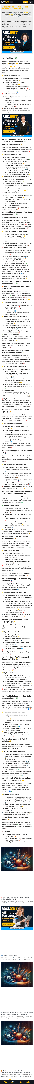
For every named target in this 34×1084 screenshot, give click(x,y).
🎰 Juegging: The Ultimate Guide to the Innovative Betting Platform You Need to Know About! (17, 1013)
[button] (11, 2)
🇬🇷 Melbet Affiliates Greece (9, 956)
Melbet (17, 63)
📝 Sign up (13, 1082)
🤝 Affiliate (28, 1082)
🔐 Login (5, 1082)
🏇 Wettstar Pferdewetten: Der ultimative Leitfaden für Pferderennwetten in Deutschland (16, 1072)
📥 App (20, 1082)
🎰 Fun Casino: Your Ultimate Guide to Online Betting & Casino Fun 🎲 (15, 898)
